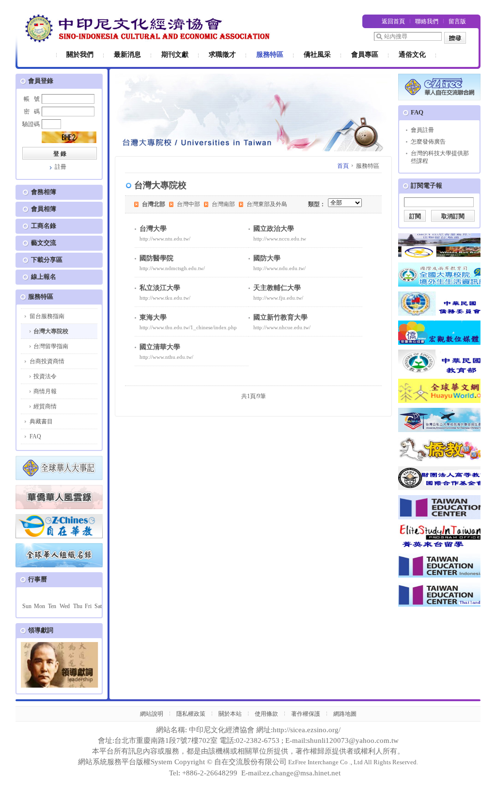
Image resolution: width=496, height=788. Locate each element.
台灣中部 (188, 204)
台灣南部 (223, 204)
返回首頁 (393, 21)
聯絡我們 (426, 21)
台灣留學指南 (50, 346)
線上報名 (43, 276)
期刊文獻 (174, 54)
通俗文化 (412, 54)
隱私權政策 (190, 713)
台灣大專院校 (50, 331)
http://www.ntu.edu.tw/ (165, 238)
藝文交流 (43, 242)
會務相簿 (43, 191)
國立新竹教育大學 (280, 317)
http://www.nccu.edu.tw (279, 238)
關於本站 (230, 713)
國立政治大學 (273, 228)
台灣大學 (153, 228)
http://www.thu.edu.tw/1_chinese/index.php (188, 327)
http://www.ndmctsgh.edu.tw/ (172, 268)
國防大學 (266, 258)
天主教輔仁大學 (277, 287)
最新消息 (127, 54)
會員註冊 (422, 130)
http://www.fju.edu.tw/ (278, 298)
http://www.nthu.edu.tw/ (166, 357)
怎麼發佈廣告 (428, 141)
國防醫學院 (156, 258)
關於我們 (79, 54)
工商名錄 (43, 225)
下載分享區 (46, 259)
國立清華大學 (160, 347)
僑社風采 (317, 54)
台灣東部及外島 (267, 204)
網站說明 (151, 713)
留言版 (457, 21)
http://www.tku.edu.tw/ (165, 298)
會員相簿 (43, 208)
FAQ (35, 436)
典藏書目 (41, 421)
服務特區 (269, 54)
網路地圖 (344, 713)
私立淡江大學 (160, 287)
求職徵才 (222, 54)
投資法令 (45, 376)
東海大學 (153, 317)
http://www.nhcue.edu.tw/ (281, 327)
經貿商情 (45, 406)
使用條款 (266, 713)
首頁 (343, 165)
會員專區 (364, 54)
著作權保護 (305, 713)
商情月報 (45, 391)
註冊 (60, 166)
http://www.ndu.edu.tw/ (279, 268)
